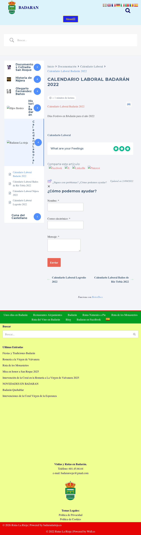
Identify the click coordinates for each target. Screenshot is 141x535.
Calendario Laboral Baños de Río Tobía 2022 (111, 279)
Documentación (67, 66)
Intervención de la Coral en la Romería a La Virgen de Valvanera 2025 (41, 377)
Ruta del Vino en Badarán (46, 319)
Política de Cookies (70, 519)
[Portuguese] (127, 5)
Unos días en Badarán (16, 315)
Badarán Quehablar (13, 390)
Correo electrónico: (58, 218)
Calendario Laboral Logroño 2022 (69, 279)
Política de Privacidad (70, 515)
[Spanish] (108, 319)
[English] (109, 5)
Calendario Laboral (91, 66)
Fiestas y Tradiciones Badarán (19, 353)
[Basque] (105, 5)
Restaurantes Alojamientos (47, 315)
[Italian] (123, 5)
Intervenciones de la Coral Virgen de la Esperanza (30, 396)
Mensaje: (53, 236)
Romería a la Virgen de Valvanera (21, 359)
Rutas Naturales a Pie (94, 315)
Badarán (72, 315)
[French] (114, 5)
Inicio (50, 66)
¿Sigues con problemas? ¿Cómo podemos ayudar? (80, 182)
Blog (68, 319)
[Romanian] (131, 5)
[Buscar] (128, 10)
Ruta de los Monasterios (124, 315)
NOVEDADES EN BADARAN (21, 383)
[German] (118, 5)
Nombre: (53, 200)
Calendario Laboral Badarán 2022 (65, 106)
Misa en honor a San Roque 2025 (21, 371)
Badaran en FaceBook (89, 319)
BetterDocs (97, 297)
